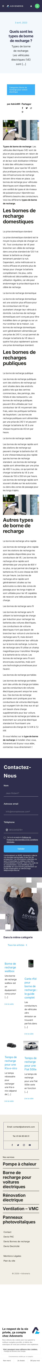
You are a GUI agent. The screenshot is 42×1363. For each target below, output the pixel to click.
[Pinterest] (22, 113)
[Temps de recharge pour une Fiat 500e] (30, 1045)
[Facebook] (22, 108)
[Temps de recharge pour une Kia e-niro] (11, 1045)
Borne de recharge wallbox (10, 967)
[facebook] (12, 1145)
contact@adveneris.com (24, 1127)
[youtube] (29, 1145)
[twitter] (18, 1145)
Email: (10, 1127)
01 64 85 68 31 (22, 1136)
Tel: (14, 1136)
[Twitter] (27, 108)
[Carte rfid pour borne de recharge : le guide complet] (30, 963)
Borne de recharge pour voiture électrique (18, 89)
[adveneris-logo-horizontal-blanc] (15, 6)
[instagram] (24, 1145)
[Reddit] (31, 108)
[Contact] (37, 6)
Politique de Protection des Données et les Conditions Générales (22, 839)
